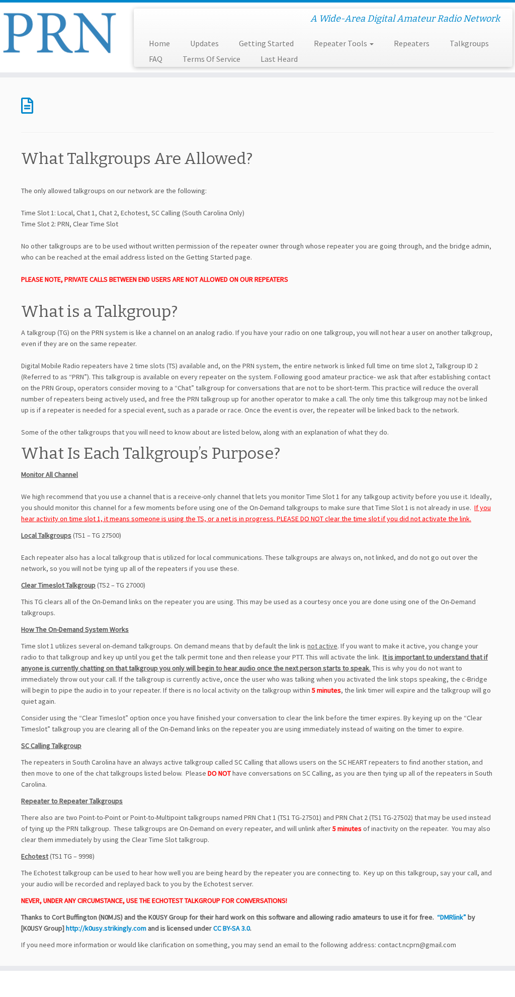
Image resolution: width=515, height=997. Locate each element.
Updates (204, 43)
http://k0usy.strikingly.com (106, 928)
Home (159, 43)
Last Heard (279, 59)
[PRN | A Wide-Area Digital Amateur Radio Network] (60, 32)
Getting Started (266, 43)
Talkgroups (469, 43)
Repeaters (412, 43)
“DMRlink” (451, 917)
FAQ (155, 59)
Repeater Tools (341, 43)
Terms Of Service (211, 59)
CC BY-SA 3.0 (231, 928)
